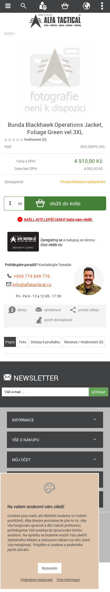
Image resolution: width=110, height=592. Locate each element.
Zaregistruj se (51, 239)
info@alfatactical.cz (32, 284)
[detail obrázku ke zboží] (55, 80)
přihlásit (98, 391)
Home (8, 33)
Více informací (68, 579)
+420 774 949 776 (32, 276)
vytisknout (52, 309)
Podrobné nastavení (36, 579)
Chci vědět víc (51, 244)
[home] (55, 27)
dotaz (22, 309)
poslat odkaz (88, 309)
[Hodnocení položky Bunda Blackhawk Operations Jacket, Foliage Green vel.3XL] (14, 139)
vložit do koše (65, 203)
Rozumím (49, 568)
